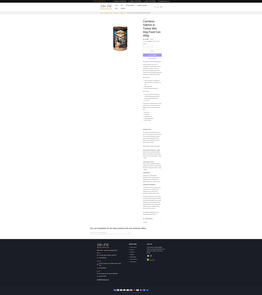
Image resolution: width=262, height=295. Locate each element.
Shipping (149, 41)
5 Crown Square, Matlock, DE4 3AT (107, 255)
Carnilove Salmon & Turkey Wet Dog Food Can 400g (138, 12)
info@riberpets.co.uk (165, 1)
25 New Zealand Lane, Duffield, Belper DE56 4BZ (110, 264)
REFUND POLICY (133, 256)
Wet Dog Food (122, 12)
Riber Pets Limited (128, 292)
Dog (111, 12)
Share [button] (146, 222)
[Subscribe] (129, 232)
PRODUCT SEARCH (133, 247)
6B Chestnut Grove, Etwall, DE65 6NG (108, 273)
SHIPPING (132, 254)
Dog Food (115, 12)
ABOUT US (132, 249)
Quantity (144, 43)
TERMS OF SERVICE (133, 259)
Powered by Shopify (136, 292)
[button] (116, 5)
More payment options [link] (152, 58)
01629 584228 (120, 1)
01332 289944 (135, 1)
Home (101, 12)
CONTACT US (132, 252)
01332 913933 (102, 276)
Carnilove (106, 12)
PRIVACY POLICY (133, 261)
